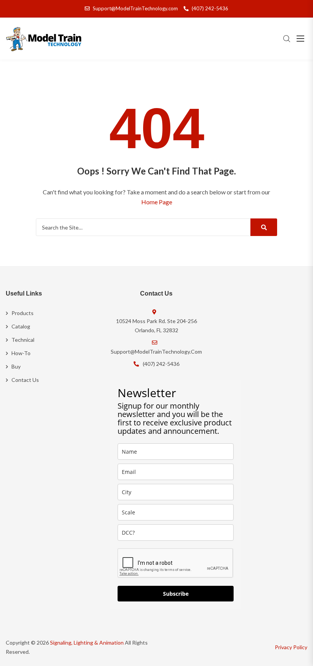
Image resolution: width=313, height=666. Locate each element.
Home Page (156, 201)
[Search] (263, 227)
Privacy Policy (291, 647)
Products (22, 313)
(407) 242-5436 (210, 8)
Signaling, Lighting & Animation (87, 642)
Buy (16, 366)
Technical (22, 339)
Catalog (20, 326)
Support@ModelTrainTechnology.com (135, 8)
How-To (21, 353)
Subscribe (176, 593)
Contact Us (25, 380)
